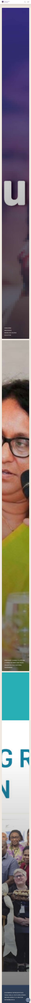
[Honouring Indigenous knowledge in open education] (15, 173)
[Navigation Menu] (28, 2)
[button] (28, 1000)
